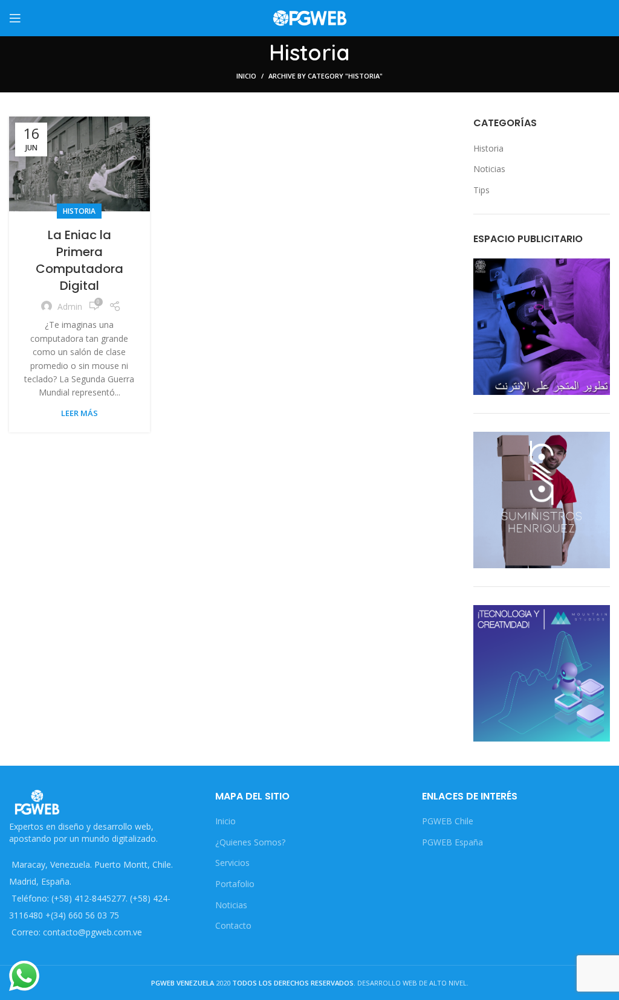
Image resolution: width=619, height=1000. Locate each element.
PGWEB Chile (447, 821)
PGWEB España (452, 842)
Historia (79, 211)
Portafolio (234, 883)
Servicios (232, 862)
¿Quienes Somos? (250, 842)
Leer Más (79, 413)
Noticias (489, 169)
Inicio (246, 75)
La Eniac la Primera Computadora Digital (79, 260)
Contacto (233, 925)
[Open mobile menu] (15, 18)
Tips (481, 190)
